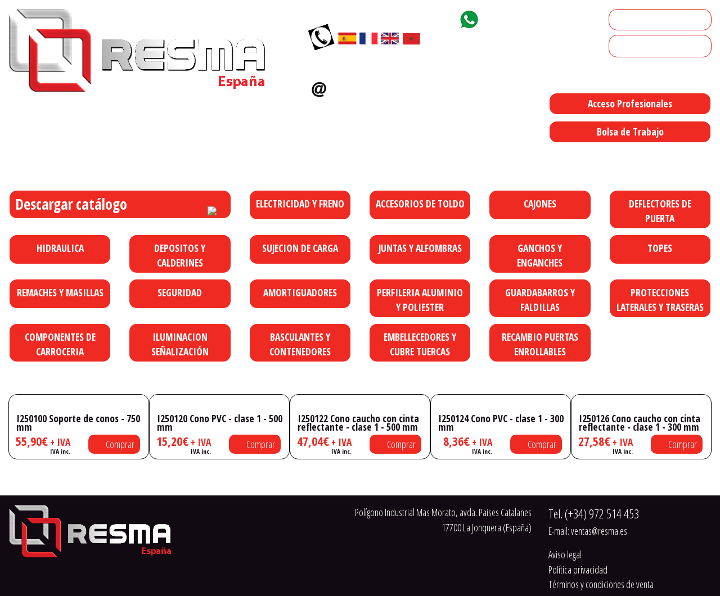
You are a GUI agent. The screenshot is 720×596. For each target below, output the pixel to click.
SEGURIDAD (180, 292)
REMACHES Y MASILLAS (60, 292)
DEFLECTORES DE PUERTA (660, 211)
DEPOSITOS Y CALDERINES (179, 255)
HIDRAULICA (60, 248)
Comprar (119, 444)
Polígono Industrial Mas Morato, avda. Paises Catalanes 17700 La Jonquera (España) (442, 155)
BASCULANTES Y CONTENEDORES (300, 344)
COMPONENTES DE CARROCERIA (60, 344)
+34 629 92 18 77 (525, 17)
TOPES (659, 248)
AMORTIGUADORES (300, 292)
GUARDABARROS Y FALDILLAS (540, 300)
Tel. (593, 513)
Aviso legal (565, 554)
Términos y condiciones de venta (601, 584)
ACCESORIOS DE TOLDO (420, 203)
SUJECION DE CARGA (300, 248)
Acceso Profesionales (630, 103)
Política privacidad (578, 569)
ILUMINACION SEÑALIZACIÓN (180, 344)
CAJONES (540, 203)
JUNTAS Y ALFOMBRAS (420, 248)
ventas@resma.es (379, 86)
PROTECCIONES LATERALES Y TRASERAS (660, 300)
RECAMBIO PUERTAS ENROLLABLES (540, 344)
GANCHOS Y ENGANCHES (539, 255)
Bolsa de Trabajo (630, 131)
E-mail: (587, 531)
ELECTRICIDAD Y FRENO (300, 203)
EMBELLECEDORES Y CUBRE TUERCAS (420, 344)
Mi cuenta (630, 19)
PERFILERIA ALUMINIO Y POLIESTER (420, 300)
